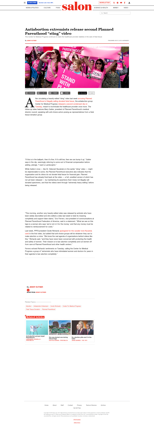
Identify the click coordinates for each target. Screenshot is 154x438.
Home (46, 405)
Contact (70, 405)
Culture (47, 8)
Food (58, 8)
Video (126, 8)
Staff (62, 405)
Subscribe (32, 2)
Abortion (28, 306)
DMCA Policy (77, 422)
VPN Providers (77, 419)
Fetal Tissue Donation (33, 309)
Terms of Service (91, 405)
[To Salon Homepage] (77, 6)
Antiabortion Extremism (40, 306)
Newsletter (105, 2)
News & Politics (32, 8)
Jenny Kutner (31, 40)
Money (115, 8)
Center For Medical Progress (72, 306)
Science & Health (101, 8)
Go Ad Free (77, 408)
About (54, 405)
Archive (103, 405)
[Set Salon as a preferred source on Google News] (82, 93)
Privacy (79, 405)
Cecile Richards (55, 306)
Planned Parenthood (48, 309)
